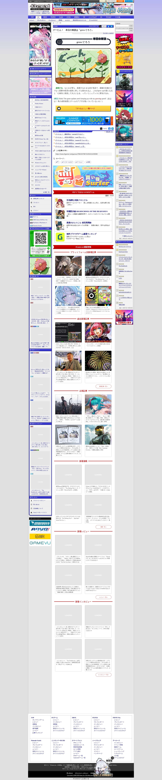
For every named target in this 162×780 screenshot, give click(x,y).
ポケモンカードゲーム (125, 246)
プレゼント (36, 202)
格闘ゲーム (117, 747)
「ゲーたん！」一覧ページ (85, 108)
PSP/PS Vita (116, 717)
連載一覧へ (47, 192)
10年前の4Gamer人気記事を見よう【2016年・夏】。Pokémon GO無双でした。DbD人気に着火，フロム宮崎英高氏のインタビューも (40, 321)
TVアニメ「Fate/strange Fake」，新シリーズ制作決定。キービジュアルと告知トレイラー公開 (125, 204)
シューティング (119, 751)
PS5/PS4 (53, 17)
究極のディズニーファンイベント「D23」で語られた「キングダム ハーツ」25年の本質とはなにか (40, 468)
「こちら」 (91, 767)
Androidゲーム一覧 (79, 758)
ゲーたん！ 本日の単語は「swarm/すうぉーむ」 (72, 140)
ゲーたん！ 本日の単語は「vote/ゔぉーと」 (70, 137)
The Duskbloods (123, 265)
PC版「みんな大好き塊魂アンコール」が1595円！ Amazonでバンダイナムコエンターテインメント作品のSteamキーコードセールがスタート (98, 310)
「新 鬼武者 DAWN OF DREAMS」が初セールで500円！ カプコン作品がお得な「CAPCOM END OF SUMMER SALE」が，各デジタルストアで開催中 (125, 195)
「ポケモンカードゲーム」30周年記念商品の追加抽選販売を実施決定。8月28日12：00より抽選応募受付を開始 (125, 151)
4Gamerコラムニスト (40, 162)
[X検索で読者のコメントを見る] (100, 26)
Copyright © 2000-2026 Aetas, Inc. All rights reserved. (81, 775)
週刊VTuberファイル (40, 117)
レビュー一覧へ (103, 597)
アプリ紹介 (77, 751)
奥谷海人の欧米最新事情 (41, 100)
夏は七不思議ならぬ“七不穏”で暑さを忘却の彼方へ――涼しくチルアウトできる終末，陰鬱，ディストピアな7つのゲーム (40, 345)
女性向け (76, 17)
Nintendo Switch (37, 225)
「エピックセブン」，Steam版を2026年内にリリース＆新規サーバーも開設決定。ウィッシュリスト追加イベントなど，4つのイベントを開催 (68, 310)
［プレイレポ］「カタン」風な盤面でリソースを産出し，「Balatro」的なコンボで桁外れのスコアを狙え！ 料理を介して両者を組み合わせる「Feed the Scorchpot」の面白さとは (68, 559)
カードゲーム (118, 749)
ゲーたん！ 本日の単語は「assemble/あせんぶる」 (73, 143)
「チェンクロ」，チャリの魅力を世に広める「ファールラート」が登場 (98, 344)
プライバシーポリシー (39, 500)
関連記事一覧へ (110, 131)
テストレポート (99, 745)
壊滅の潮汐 (122, 304)
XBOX (45, 17)
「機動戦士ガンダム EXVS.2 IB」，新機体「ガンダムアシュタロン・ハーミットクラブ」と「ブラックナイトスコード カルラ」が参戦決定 (125, 177)
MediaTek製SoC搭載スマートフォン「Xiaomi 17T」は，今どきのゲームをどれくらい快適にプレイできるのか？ (98, 558)
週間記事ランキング (38, 198)
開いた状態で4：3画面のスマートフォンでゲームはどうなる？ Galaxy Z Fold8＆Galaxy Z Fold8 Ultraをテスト (98, 588)
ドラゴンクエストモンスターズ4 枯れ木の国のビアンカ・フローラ (125, 258)
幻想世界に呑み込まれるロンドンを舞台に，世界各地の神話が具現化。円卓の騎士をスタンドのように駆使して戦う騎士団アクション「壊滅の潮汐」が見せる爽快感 (68, 589)
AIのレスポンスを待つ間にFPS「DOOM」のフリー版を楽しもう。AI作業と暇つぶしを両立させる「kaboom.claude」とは (68, 345)
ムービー (67, 20)
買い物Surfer (38, 173)
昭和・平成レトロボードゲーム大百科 (42, 158)
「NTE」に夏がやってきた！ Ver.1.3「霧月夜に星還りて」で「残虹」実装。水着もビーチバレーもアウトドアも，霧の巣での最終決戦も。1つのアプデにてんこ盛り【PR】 (98, 418)
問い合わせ (61, 1)
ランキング (129, 1)
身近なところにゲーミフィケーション (42, 181)
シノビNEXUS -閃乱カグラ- (125, 298)
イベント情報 (118, 745)
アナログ (108, 17)
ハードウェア (93, 17)
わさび (68, 162)
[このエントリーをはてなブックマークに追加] (112, 27)
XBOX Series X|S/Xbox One (40, 219)
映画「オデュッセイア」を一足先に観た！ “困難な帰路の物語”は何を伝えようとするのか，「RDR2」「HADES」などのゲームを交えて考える (40, 297)
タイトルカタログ (58, 730)
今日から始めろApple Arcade (42, 150)
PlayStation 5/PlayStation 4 (40, 222)
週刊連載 (35, 728)
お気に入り (112, 1)
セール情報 (77, 749)
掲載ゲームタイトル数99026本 (40, 11)
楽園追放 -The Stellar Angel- (125, 272)
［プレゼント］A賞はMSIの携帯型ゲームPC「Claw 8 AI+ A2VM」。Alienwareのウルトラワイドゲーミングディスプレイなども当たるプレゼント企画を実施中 (125, 159)
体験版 (60, 20)
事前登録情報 (77, 747)
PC (38, 17)
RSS (30, 1)
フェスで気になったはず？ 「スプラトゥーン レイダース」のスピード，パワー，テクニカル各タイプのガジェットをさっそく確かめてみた (40, 395)
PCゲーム (35, 216)
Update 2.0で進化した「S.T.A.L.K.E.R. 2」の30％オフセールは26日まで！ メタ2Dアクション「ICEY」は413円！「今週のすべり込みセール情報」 (98, 489)
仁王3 (120, 278)
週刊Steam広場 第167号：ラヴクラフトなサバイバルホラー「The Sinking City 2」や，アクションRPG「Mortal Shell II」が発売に (98, 279)
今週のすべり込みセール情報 (42, 131)
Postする (104, 26)
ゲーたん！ (80, 162)
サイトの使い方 (50, 1)
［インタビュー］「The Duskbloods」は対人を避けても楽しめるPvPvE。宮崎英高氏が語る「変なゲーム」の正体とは (40, 492)
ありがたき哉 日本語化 (41, 176)
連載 (89, 162)
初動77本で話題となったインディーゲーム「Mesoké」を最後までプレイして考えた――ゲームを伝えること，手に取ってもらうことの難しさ (40, 418)
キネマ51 (37, 185)
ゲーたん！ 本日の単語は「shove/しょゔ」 (70, 146)
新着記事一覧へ (103, 386)
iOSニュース (77, 743)
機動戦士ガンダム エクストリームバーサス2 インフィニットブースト (125, 285)
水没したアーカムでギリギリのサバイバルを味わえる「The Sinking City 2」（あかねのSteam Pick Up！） (68, 518)
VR (84, 17)
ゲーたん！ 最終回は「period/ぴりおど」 (69, 134)
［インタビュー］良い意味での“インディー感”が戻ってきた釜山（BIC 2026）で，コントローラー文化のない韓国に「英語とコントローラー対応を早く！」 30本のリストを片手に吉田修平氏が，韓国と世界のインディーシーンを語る (40, 445)
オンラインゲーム (38, 720)
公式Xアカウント (39, 1)
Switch (61, 17)
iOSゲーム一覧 (78, 755)
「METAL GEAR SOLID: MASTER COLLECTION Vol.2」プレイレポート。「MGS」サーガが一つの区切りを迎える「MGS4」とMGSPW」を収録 (125, 222)
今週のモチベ (38, 107)
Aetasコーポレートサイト (40, 512)
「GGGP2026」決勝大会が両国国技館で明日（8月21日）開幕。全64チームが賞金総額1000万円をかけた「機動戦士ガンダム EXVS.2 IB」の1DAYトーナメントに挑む (125, 213)
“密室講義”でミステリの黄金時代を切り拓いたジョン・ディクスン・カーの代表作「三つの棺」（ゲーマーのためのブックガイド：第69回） (98, 519)
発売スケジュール (58, 728)
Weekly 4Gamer (39, 103)
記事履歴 (120, 1)
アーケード (116, 740)
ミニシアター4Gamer (40, 169)
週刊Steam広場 (39, 135)
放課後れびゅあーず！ (41, 188)
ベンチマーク (98, 753)
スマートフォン (77, 740)
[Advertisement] (83, 697)
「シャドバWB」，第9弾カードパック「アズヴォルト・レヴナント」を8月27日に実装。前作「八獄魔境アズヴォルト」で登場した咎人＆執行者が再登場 (68, 280)
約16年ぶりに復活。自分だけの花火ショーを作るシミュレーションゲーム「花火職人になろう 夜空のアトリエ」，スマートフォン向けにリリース (98, 375)
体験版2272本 (46, 13)
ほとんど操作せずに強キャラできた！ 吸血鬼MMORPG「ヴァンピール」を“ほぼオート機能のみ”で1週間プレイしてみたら (40, 371)
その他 (116, 755)
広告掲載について (38, 508)
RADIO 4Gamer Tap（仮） (42, 139)
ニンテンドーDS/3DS (58, 740)
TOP (32, 17)
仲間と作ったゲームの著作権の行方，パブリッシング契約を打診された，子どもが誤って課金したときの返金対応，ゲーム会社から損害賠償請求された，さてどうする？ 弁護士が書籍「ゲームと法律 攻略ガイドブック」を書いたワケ (68, 451)
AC (101, 17)
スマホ (69, 17)
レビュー (31, 20)
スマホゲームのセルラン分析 (42, 126)
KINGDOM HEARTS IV (125, 292)
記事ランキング (38, 733)
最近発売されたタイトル (79, 20)
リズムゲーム (118, 753)
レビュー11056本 (35, 13)
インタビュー (52, 20)
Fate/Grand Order (123, 251)
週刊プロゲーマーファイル (42, 110)
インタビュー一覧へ (103, 674)
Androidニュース (78, 745)
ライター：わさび (108, 33)
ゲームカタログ (93, 20)
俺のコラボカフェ (40, 154)
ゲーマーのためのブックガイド (42, 146)
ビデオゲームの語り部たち (42, 166)
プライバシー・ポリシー (81, 773)
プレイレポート (41, 20)
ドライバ (35, 210)
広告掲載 (92, 773)
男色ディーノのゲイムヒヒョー (42, 121)
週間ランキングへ (128, 236)
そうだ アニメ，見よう (41, 142)
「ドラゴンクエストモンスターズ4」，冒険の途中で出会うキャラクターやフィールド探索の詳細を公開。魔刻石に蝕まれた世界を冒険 (125, 168)
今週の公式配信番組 (40, 114)
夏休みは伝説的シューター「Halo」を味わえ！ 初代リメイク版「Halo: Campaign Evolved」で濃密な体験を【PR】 (97, 448)
